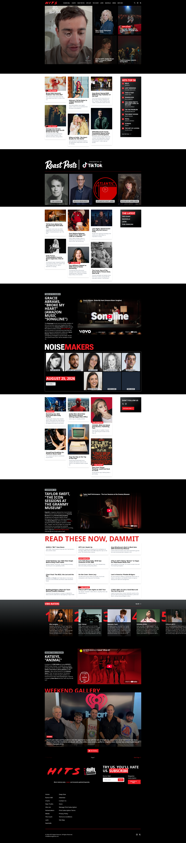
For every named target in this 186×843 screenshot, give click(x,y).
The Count (96, 3)
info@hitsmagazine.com (52, 836)
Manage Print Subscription (68, 807)
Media (114, 3)
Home (47, 794)
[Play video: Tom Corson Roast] (56, 189)
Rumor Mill (66, 3)
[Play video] (68, 35)
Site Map (62, 820)
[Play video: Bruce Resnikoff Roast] (80, 189)
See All (137, 604)
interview (69, 521)
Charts (74, 3)
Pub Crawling (127, 224)
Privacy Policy (63, 814)
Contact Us (62, 801)
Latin (101, 3)
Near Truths (80, 3)
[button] (137, 757)
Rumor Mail (107, 776)
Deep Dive (120, 3)
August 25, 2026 (60, 378)
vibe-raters (52, 603)
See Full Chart (125, 134)
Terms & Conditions (65, 817)
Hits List (88, 3)
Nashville (108, 3)
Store (60, 804)
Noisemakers (49, 810)
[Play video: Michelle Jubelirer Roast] (129, 189)
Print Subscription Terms (67, 810)
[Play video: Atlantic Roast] (105, 189)
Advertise (62, 798)
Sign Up (120, 779)
